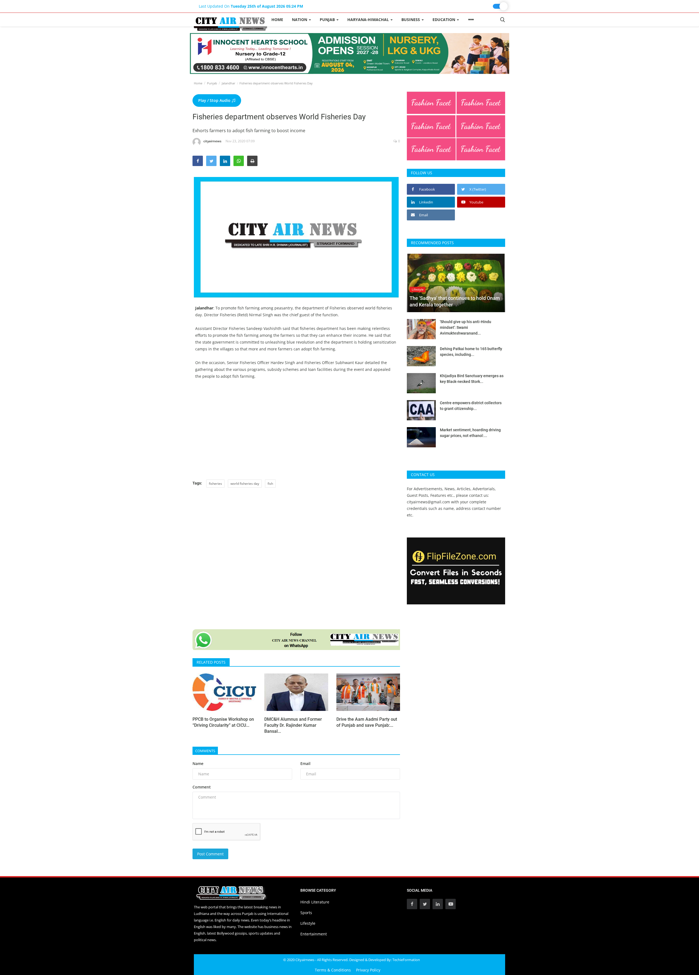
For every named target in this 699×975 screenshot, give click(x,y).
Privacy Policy (368, 970)
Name (197, 763)
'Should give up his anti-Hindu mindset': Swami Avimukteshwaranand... (465, 327)
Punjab (212, 83)
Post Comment (210, 853)
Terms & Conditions (333, 970)
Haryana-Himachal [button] (368, 19)
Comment (201, 787)
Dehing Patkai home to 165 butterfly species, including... (471, 352)
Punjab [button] (328, 19)
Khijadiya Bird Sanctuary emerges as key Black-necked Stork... (471, 379)
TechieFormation (406, 959)
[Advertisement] (296, 433)
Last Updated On (251, 6)
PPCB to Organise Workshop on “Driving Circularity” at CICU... (223, 722)
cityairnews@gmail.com (428, 501)
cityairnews (212, 141)
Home (277, 19)
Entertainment (313, 933)
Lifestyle (307, 923)
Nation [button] (300, 19)
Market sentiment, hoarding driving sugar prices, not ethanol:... (470, 433)
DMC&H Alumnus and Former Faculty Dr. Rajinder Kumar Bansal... (293, 725)
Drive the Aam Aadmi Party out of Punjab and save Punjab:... (366, 722)
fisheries (215, 483)
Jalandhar (228, 83)
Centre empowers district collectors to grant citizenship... (471, 406)
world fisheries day (244, 483)
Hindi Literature (314, 902)
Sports (306, 912)
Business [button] (411, 19)
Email (305, 763)
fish (270, 483)
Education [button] (444, 19)
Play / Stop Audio (215, 100)
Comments (205, 750)
